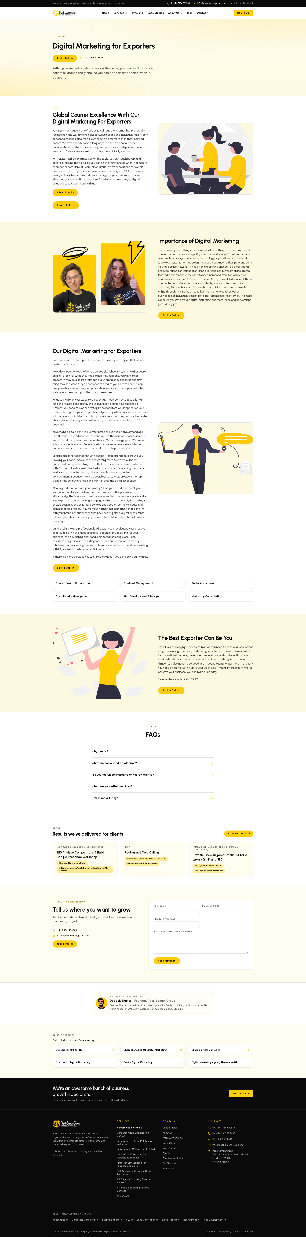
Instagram (86, 1152)
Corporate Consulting (84, 1220)
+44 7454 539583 (93, 58)
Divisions (137, 13)
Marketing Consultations (208, 596)
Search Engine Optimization (73, 583)
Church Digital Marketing (206, 1050)
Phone (164, 919)
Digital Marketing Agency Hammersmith (215, 1062)
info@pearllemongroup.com (211, 3)
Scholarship (169, 1169)
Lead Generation (146, 1220)
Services (119, 13)
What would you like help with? (173, 932)
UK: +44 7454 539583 (180, 3)
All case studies (236, 834)
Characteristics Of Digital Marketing (145, 1050)
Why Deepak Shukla (173, 1158)
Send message (166, 961)
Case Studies (155, 13)
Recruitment (190, 1220)
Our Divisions (169, 1163)
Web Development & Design (141, 596)
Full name (160, 906)
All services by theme (129, 1128)
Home (105, 13)
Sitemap (211, 1232)
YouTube (98, 1152)
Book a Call (243, 13)
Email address (211, 906)
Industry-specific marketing (77, 1040)
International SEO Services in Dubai (136, 1149)
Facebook (248, 3)
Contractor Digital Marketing (73, 1062)
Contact (202, 13)
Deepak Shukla (120, 1001)
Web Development (213, 1220)
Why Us (166, 1153)
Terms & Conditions (243, 1232)
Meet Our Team (171, 1148)
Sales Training (169, 1220)
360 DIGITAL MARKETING (69, 1050)
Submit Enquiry (65, 193)
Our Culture (169, 1143)
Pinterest (57, 1155)
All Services (123, 1196)
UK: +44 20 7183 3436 (223, 1133)
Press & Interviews (173, 1138)
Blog (190, 13)
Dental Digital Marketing (138, 1062)
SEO (128, 1220)
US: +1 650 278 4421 (222, 1139)
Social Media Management (73, 596)
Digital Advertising (203, 583)
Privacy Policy (224, 1232)
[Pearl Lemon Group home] (64, 13)
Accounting (59, 1220)
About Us (173, 13)
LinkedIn (234, 3)
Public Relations (111, 1220)
